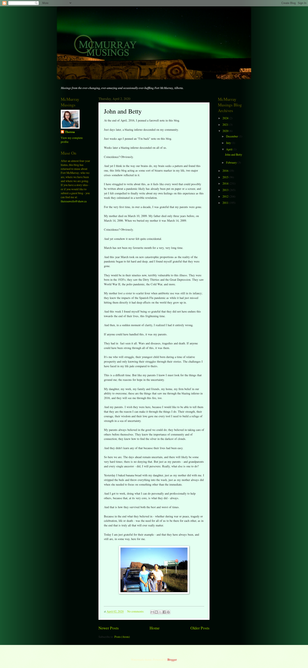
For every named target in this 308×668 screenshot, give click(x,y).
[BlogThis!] (156, 612)
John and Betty (123, 111)
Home (155, 628)
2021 (226, 125)
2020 (226, 131)
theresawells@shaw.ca (74, 201)
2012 (226, 196)
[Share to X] (160, 612)
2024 (226, 118)
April (229, 149)
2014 (226, 183)
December (232, 136)
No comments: (136, 611)
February (231, 162)
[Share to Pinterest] (168, 612)
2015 (226, 177)
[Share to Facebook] (164, 612)
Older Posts (200, 628)
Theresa (70, 132)
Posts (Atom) (122, 637)
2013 (226, 190)
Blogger (172, 660)
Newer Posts (108, 628)
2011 (226, 203)
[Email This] (152, 612)
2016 (226, 171)
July (229, 143)
